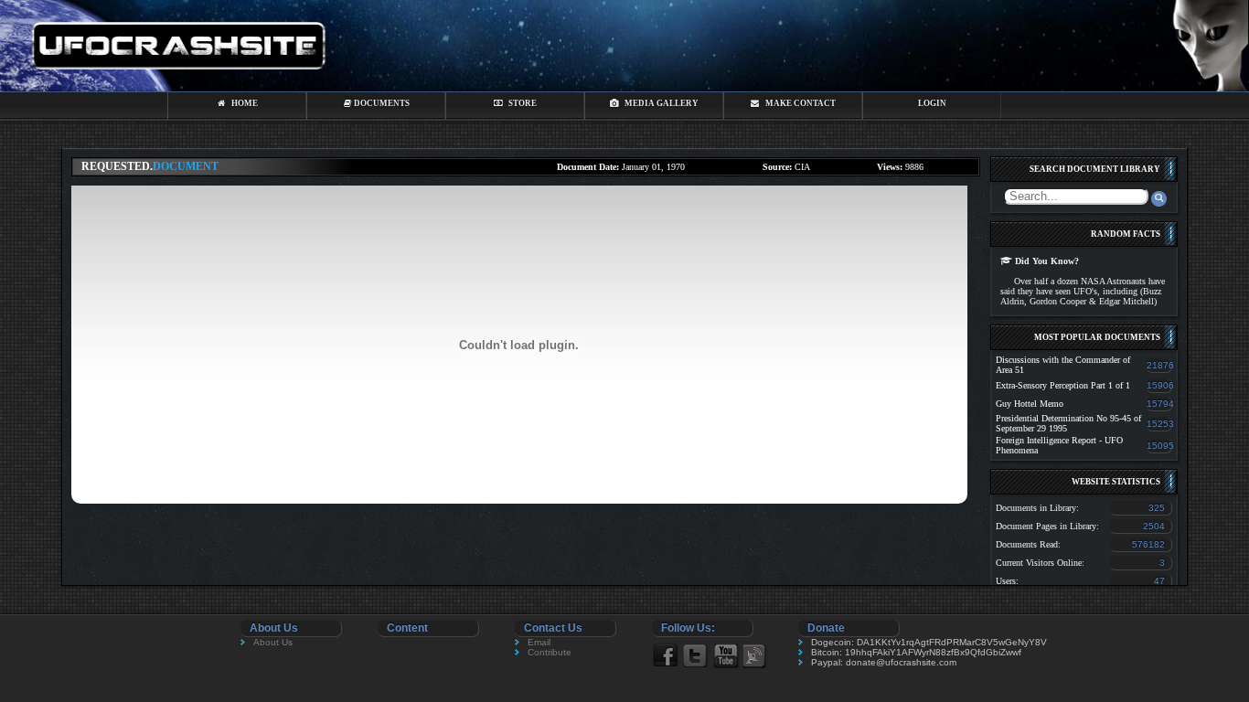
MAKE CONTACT (798, 103)
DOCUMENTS (381, 103)
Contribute (549, 652)
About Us (273, 642)
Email (539, 642)
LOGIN (932, 103)
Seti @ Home (756, 655)
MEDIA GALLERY (659, 103)
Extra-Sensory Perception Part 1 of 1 (1063, 385)
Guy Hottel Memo (1029, 404)
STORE (520, 103)
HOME (242, 103)
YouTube (726, 655)
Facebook (665, 654)
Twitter (696, 654)
